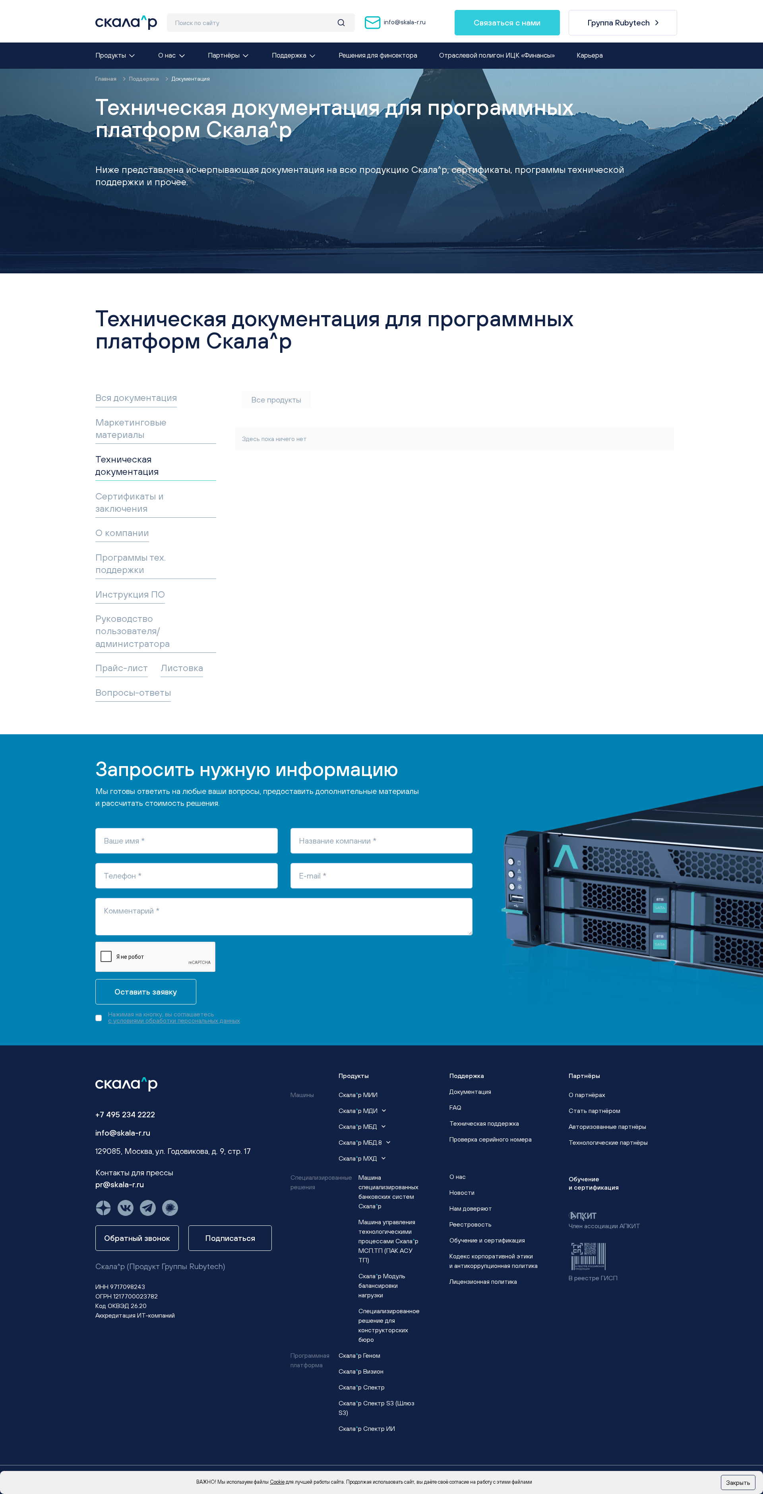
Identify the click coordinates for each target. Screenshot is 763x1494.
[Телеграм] (148, 1208)
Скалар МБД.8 (361, 1142)
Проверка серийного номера (490, 1139)
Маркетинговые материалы (131, 428)
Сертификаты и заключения (129, 502)
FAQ (455, 1107)
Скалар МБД (359, 1126)
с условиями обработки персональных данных (174, 1020)
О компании (122, 532)
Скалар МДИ (359, 1110)
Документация (470, 1091)
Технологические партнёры (608, 1142)
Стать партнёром (594, 1110)
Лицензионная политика (483, 1281)
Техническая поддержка (484, 1123)
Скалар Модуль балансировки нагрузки (381, 1285)
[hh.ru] (170, 1208)
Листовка (182, 667)
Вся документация (136, 397)
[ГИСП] (588, 1255)
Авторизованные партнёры (607, 1126)
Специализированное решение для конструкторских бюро (389, 1325)
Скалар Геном (359, 1355)
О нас (457, 1176)
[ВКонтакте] (126, 1208)
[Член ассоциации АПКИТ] (582, 1215)
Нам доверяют (470, 1208)
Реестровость (470, 1224)
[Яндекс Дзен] (103, 1208)
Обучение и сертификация (487, 1240)
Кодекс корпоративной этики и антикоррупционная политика (493, 1260)
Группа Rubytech (619, 22)
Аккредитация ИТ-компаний (135, 1315)
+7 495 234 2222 (125, 1114)
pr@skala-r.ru (119, 1184)
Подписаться (230, 1237)
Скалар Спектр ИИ (367, 1428)
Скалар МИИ (358, 1094)
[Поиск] (341, 23)
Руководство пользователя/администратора (132, 630)
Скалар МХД (359, 1158)
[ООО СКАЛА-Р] (126, 22)
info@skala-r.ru (404, 21)
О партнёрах (587, 1094)
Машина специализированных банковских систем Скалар (388, 1192)
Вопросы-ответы (133, 692)
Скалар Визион (361, 1371)
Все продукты (276, 399)
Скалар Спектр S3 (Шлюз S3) (376, 1407)
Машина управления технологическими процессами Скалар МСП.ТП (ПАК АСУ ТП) (388, 1241)
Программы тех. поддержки (130, 563)
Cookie (277, 1482)
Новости (461, 1192)
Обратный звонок (137, 1237)
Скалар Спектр (362, 1387)
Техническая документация (127, 465)
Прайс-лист (121, 667)
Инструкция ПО (130, 594)
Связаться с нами (507, 22)
